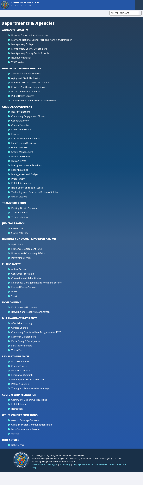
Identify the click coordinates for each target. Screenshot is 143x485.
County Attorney (20, 120)
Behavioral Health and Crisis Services (30, 82)
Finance (15, 134)
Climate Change (19, 327)
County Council (19, 366)
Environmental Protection (24, 307)
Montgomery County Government (29, 48)
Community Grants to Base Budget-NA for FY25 (36, 332)
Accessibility (64, 464)
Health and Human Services (21, 68)
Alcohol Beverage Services (25, 420)
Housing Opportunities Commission (30, 35)
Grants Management (22, 151)
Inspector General (20, 370)
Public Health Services (22, 95)
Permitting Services (21, 257)
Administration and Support (25, 73)
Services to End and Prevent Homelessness (33, 100)
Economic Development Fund (26, 248)
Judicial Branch (13, 223)
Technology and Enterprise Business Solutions (35, 192)
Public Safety (11, 264)
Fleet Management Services (25, 138)
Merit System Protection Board (27, 379)
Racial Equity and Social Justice (27, 187)
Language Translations (82, 464)
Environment (11, 302)
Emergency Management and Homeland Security (36, 282)
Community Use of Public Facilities (29, 399)
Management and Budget (24, 174)
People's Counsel (20, 383)
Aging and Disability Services (26, 78)
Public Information (21, 183)
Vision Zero (17, 350)
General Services (20, 147)
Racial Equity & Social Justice (25, 341)
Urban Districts (19, 196)
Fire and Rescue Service (23, 287)
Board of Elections (20, 111)
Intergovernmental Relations (26, 165)
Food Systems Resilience (24, 143)
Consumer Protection (22, 273)
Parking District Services (24, 208)
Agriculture (17, 244)
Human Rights (18, 160)
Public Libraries (19, 404)
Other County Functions (20, 415)
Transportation (14, 203)
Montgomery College (22, 44)
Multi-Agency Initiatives (19, 318)
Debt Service (10, 440)
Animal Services (19, 269)
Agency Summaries (15, 30)
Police (14, 291)
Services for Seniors (21, 345)
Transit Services (19, 212)
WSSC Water (17, 62)
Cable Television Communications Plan (31, 424)
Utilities (15, 433)
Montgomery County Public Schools (30, 53)
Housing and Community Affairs (28, 253)
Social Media (101, 464)
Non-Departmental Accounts (26, 429)
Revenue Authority (21, 57)
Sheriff (14, 296)
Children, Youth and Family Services (29, 87)
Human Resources (20, 156)
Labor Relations (19, 169)
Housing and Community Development (29, 239)
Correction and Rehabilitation (26, 278)
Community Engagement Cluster (28, 116)
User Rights (52, 464)
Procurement (18, 178)
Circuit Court (18, 228)
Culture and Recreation (19, 394)
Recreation (17, 408)
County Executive (20, 125)
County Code (115, 464)
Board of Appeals (20, 361)
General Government (17, 106)
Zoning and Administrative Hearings (30, 388)
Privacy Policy (38, 464)
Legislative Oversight (22, 374)
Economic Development (23, 336)
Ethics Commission (21, 129)
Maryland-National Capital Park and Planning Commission (41, 39)
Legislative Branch (15, 356)
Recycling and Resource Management (30, 311)
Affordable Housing (21, 323)
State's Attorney (19, 232)
